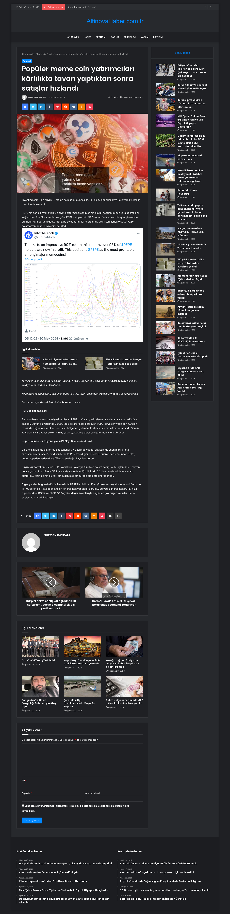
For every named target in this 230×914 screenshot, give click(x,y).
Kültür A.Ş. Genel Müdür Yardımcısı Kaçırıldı (191, 246)
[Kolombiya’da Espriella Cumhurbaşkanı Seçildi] (165, 327)
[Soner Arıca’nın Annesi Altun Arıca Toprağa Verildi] (165, 388)
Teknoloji (130, 37)
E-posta (27, 793)
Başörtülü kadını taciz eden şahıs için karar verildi (191, 294)
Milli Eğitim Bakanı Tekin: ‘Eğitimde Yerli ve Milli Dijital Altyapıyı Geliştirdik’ (192, 121)
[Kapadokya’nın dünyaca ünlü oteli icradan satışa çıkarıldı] (82, 646)
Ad (24, 780)
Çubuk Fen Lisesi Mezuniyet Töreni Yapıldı (192, 354)
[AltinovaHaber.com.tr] (115, 21)
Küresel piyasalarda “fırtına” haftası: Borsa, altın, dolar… (95, 7)
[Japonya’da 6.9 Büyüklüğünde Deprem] (165, 342)
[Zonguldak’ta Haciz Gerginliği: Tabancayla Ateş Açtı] (40, 686)
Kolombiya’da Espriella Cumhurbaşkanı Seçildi (191, 324)
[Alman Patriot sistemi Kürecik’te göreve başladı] (165, 311)
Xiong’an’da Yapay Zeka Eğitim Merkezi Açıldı (192, 277)
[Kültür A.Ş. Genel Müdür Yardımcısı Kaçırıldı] (165, 249)
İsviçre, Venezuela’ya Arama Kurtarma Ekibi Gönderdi (190, 232)
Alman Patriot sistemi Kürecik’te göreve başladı (190, 310)
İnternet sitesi (92, 793)
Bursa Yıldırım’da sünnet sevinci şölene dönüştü (192, 86)
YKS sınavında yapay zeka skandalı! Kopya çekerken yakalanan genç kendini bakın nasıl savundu (192, 212)
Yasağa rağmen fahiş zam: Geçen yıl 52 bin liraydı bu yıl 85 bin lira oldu (123, 663)
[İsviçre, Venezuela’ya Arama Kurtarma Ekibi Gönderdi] (165, 233)
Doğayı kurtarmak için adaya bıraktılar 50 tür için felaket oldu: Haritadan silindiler (191, 141)
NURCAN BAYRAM (37, 97)
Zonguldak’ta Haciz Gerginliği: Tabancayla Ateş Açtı (39, 703)
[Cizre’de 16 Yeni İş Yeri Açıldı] (40, 646)
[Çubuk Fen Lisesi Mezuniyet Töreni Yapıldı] (165, 357)
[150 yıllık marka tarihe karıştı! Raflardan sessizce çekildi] (94, 363)
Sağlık (115, 37)
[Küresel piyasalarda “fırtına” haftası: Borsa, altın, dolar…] (31, 363)
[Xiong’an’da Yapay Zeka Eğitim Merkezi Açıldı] (165, 280)
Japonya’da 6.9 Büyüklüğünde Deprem (191, 339)
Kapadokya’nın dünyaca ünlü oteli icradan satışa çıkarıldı (82, 662)
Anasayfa (73, 37)
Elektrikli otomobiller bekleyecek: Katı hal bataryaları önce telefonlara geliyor (190, 176)
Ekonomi (101, 37)
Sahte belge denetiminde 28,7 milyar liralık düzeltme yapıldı (124, 701)
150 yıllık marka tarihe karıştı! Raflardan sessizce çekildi (190, 263)
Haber (87, 37)
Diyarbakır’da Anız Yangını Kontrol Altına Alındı (190, 371)
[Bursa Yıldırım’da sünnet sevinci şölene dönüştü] (165, 89)
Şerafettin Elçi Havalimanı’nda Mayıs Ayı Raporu (79, 703)
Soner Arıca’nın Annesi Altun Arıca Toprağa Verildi (191, 387)
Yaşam (145, 37)
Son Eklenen (182, 52)
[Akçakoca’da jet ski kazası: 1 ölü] (165, 160)
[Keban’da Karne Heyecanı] (165, 195)
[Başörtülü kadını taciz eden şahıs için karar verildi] (165, 295)
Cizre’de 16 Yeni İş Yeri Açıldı (38, 660)
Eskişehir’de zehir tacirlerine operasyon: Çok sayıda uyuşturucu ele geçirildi (191, 71)
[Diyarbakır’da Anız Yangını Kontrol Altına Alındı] (165, 372)
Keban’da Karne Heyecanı (187, 192)
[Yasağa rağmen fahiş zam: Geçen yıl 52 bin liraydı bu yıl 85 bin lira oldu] (124, 646)
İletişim (158, 37)
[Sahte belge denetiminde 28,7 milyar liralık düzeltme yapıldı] (124, 686)
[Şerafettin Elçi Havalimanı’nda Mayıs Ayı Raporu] (82, 686)
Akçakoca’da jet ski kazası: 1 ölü (189, 157)
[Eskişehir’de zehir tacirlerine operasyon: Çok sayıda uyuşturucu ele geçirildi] (165, 70)
